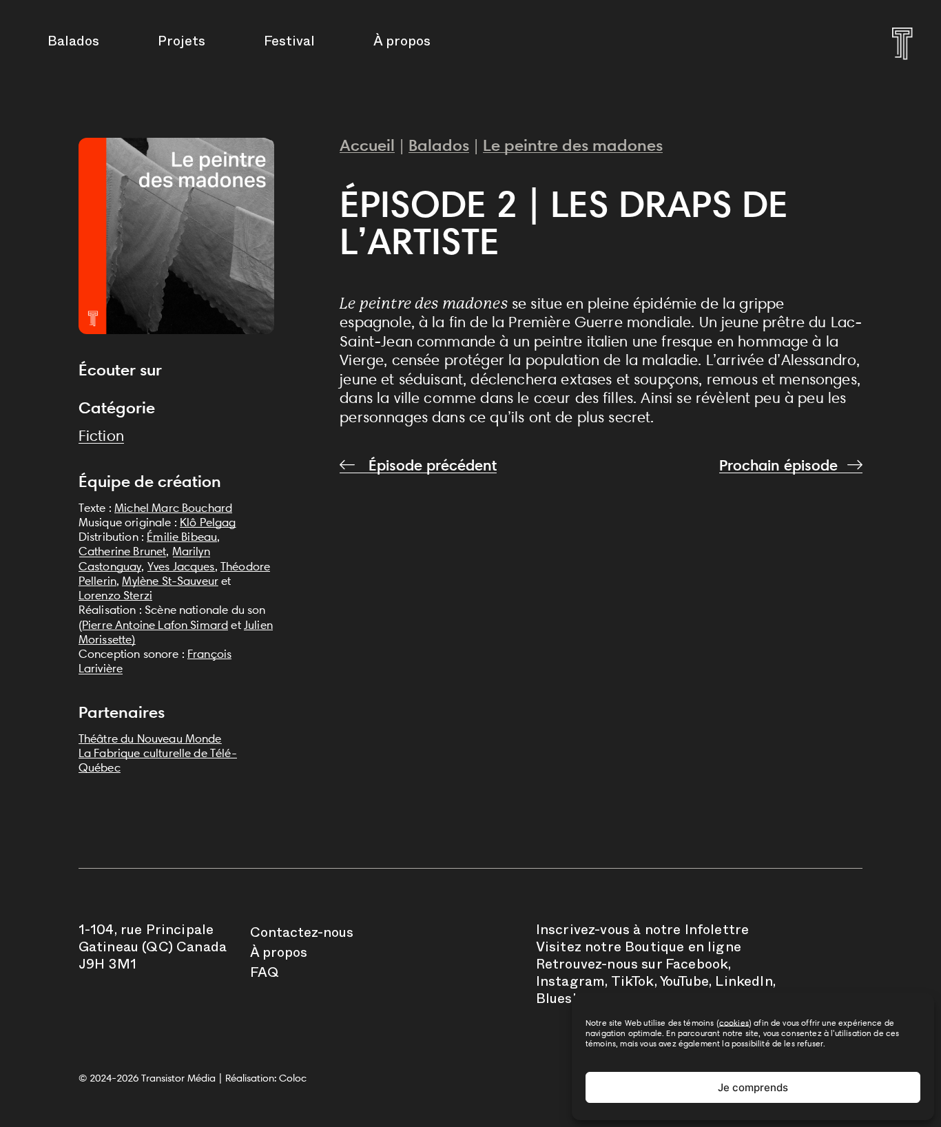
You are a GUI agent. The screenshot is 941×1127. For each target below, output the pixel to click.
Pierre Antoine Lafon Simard (155, 625)
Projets (181, 43)
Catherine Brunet (123, 551)
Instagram (570, 983)
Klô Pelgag (208, 522)
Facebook (696, 966)
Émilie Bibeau (182, 537)
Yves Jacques (181, 566)
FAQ (264, 974)
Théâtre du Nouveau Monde (150, 738)
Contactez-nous (301, 934)
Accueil (367, 145)
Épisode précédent (430, 465)
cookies (734, 1022)
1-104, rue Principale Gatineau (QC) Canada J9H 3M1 (153, 949)
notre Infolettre (697, 932)
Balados (73, 43)
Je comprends (753, 1087)
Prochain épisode (778, 465)
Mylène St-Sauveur (170, 581)
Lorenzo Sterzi (115, 595)
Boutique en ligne (683, 949)
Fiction (101, 435)
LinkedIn (743, 983)
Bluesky (561, 1000)
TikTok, (634, 983)
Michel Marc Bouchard (173, 508)
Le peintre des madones (573, 145)
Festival (289, 43)
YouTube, (686, 983)
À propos (402, 43)
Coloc (293, 1078)
